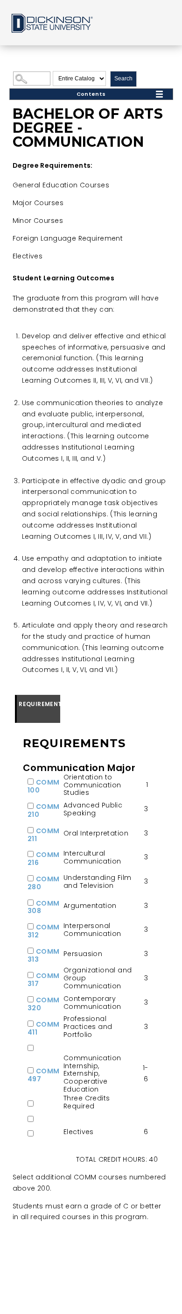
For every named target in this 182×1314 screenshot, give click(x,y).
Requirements (39, 704)
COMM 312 (44, 931)
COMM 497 (44, 1075)
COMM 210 (44, 810)
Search (123, 78)
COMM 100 (44, 786)
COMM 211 (44, 834)
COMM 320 (44, 1004)
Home (51, 22)
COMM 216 (44, 858)
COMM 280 (44, 883)
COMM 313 (44, 955)
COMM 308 (44, 907)
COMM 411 (44, 1028)
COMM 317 (44, 979)
